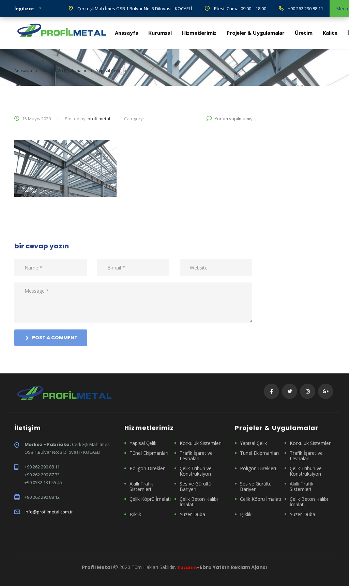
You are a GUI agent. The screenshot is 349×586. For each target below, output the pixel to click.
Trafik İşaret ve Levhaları (196, 455)
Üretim (304, 32)
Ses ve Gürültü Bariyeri (195, 486)
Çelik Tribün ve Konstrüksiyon (196, 471)
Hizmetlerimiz (199, 32)
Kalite (330, 32)
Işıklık (135, 514)
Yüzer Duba (192, 514)
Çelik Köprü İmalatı (150, 499)
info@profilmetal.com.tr (49, 512)
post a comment (55, 337)
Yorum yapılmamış (233, 118)
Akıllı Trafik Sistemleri (141, 486)
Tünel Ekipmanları (149, 453)
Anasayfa (126, 32)
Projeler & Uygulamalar (256, 32)
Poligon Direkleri (148, 468)
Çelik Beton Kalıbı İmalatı (199, 501)
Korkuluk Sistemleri (201, 443)
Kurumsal (159, 32)
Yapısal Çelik (143, 443)
